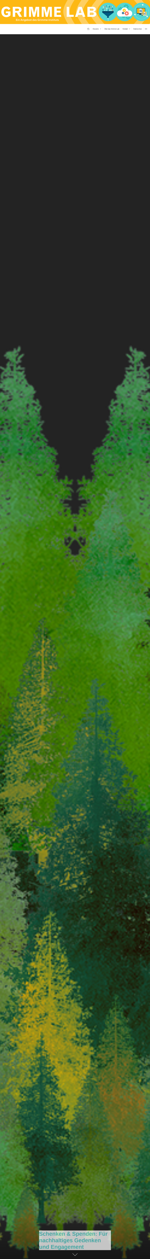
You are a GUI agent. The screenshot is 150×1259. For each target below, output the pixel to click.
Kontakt (125, 29)
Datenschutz (137, 29)
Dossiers (96, 29)
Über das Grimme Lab (111, 29)
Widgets (146, 30)
